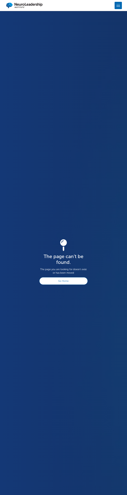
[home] (24, 5)
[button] (118, 5)
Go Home (63, 281)
